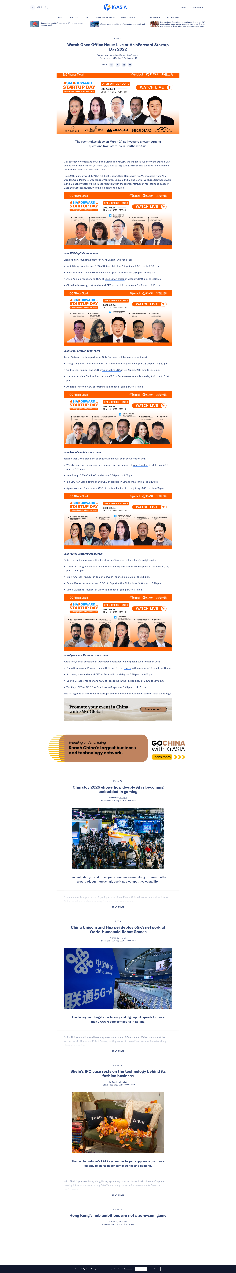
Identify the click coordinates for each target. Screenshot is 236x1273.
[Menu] (32, 7)
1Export (113, 583)
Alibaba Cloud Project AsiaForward (122, 55)
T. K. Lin (122, 938)
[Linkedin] (124, 65)
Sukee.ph (108, 266)
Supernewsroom (127, 376)
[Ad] (118, 748)
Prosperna (113, 680)
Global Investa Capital (104, 272)
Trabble (115, 481)
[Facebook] (111, 65)
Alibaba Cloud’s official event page (86, 169)
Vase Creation (140, 464)
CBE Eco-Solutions (96, 687)
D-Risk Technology (118, 363)
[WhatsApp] (130, 65)
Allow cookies (141, 1269)
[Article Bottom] (118, 709)
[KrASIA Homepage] (115, 7)
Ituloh (118, 285)
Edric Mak (122, 1221)
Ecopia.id (143, 566)
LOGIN (183, 7)
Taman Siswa (103, 576)
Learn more (128, 1269)
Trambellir (109, 674)
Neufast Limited (116, 488)
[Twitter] (118, 65)
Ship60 (92, 475)
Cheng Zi (123, 797)
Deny (155, 1269)
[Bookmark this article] (136, 58)
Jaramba (100, 386)
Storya (127, 667)
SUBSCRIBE (198, 7)
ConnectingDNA (111, 369)
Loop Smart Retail (115, 278)
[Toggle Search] (46, 7)
